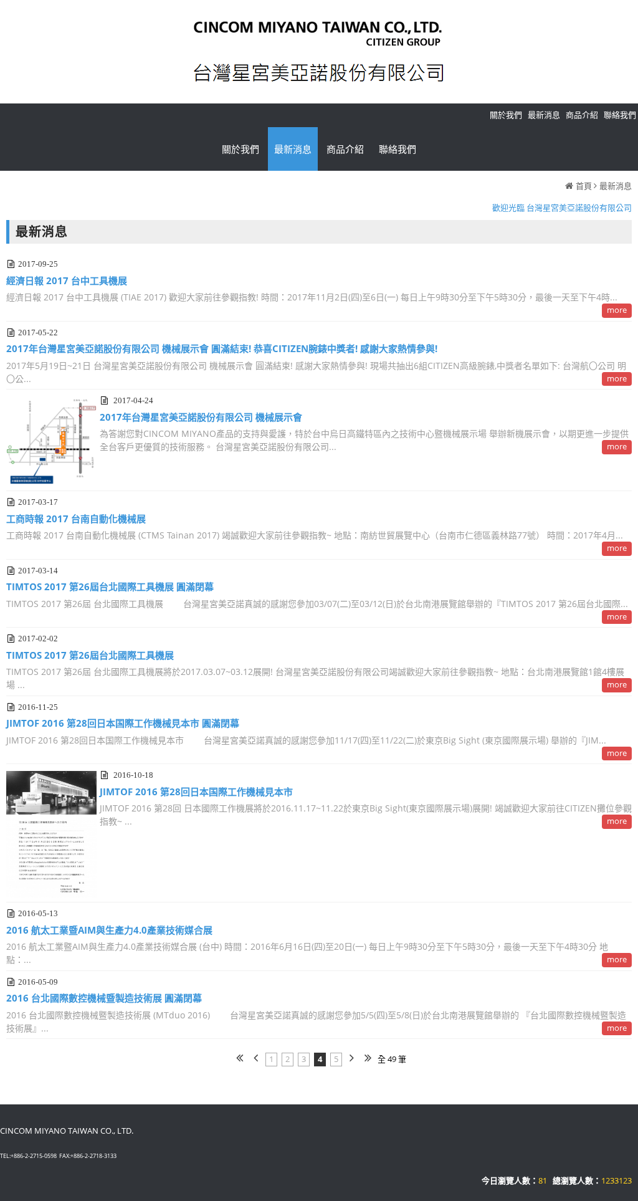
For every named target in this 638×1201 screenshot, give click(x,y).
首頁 (584, 185)
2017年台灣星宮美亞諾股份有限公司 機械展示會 (201, 417)
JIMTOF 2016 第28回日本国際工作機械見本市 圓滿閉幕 (122, 723)
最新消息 (615, 185)
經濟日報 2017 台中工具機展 (66, 280)
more (617, 309)
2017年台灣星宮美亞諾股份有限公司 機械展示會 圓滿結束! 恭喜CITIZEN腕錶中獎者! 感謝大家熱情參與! (221, 348)
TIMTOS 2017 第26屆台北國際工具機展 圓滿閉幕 (110, 586)
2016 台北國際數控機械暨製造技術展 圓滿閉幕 (104, 998)
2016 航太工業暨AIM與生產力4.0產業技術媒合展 (109, 930)
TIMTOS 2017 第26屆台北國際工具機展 (90, 655)
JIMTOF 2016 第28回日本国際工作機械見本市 (196, 791)
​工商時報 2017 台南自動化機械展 (76, 518)
